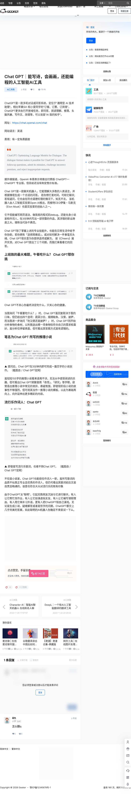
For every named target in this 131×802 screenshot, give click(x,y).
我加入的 (107, 80)
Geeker (22, 787)
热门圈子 (91, 80)
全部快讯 (107, 235)
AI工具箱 (101, 5)
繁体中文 (16, 749)
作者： (105, 169)
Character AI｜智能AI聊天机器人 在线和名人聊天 (22, 608)
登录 (112, 11)
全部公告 (107, 71)
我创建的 (123, 80)
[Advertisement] (40, 45)
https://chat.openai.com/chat (29, 122)
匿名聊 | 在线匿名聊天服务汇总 (10, 644)
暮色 (14, 718)
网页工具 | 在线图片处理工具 (70, 644)
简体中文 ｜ (5, 749)
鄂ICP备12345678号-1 (40, 787)
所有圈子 (107, 145)
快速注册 (124, 11)
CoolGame (120, 6)
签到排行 (107, 440)
